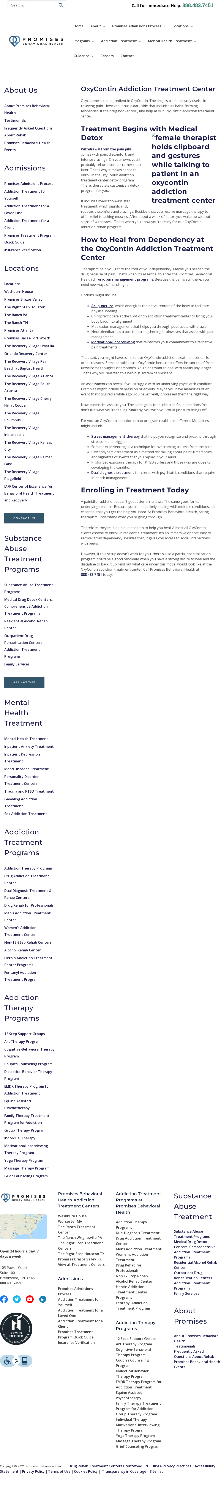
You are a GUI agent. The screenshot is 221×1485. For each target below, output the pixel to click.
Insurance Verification (22, 250)
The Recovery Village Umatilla (29, 346)
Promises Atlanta (18, 330)
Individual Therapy (19, 1138)
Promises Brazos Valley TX (80, 1259)
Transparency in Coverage (124, 1471)
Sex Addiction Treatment (25, 813)
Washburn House (18, 291)
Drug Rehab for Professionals (29, 905)
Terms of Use (59, 1471)
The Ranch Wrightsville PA (80, 1237)
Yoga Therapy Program (23, 1160)
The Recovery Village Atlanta (28, 376)
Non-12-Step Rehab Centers (28, 942)
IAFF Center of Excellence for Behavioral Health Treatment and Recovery (29, 493)
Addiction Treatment (119, 41)
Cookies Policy (86, 1471)
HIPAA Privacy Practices (171, 1466)
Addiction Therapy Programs (28, 868)
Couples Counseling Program (28, 1064)
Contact (127, 55)
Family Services (17, 664)
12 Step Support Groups (24, 1033)
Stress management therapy (115, 436)
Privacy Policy (33, 1471)
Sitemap (157, 1471)
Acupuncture (102, 305)
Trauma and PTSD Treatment (29, 791)
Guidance (81, 55)
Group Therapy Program (24, 1130)
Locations (180, 26)
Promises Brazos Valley (23, 299)
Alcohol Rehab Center (22, 950)
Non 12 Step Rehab (132, 1276)
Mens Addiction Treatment (139, 1249)
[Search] (61, 5)
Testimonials (15, 120)
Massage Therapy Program (26, 1168)
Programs (82, 41)
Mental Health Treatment (170, 41)
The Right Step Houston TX (81, 1253)
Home (79, 26)
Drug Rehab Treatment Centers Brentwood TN (108, 1466)
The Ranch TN (16, 322)
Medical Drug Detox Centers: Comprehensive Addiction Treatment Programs (28, 606)
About (95, 26)
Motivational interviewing (113, 342)
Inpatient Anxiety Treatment (29, 746)
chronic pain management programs (123, 279)
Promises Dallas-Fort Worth (27, 338)
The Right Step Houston (24, 307)
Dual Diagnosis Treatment (138, 1232)
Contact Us (24, 518)
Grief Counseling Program (26, 1176)
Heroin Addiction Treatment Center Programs (131, 1292)
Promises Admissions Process (136, 26)
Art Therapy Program (22, 1041)
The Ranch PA (15, 314)
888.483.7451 (197, 5)
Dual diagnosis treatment (112, 472)
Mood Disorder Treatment (26, 769)
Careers (107, 55)
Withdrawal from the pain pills (106, 149)
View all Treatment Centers (81, 1264)
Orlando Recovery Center (25, 353)
